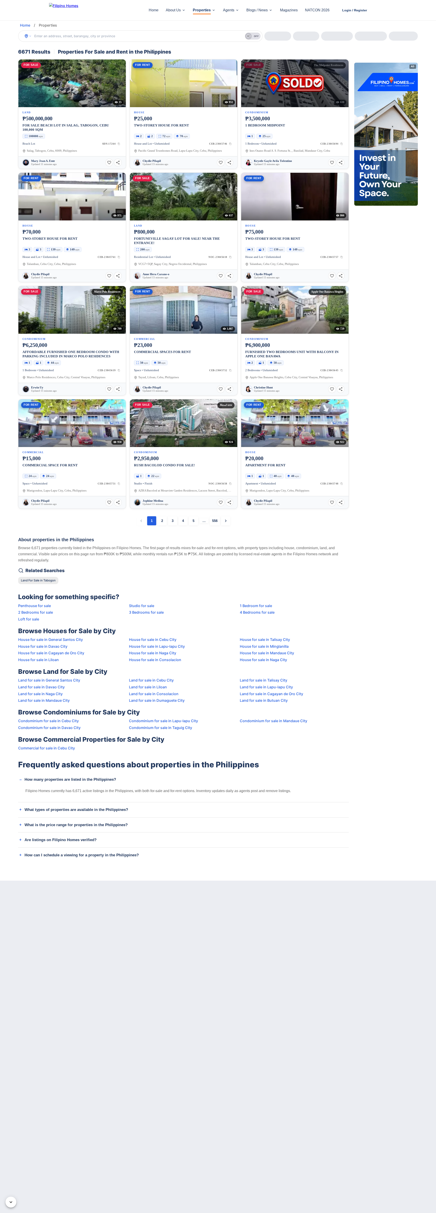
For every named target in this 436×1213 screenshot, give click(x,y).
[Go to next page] (225, 520)
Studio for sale (141, 605)
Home (154, 10)
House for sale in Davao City (42, 646)
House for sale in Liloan (38, 659)
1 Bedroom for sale (256, 605)
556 (215, 521)
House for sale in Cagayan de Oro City (51, 653)
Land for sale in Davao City (41, 687)
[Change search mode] (27, 36)
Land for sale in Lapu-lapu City (266, 687)
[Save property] (109, 162)
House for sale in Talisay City (265, 639)
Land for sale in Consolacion (153, 694)
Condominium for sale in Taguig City (160, 727)
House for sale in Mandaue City (267, 653)
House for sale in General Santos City (50, 639)
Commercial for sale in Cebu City (46, 748)
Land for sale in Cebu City (151, 680)
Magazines (289, 10)
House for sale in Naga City (152, 653)
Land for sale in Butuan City (264, 700)
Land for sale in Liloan (148, 687)
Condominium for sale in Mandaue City (273, 721)
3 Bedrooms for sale (146, 612)
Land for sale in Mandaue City (44, 700)
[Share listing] (118, 162)
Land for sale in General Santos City (49, 680)
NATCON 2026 (317, 10)
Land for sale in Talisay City (263, 680)
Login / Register (354, 10)
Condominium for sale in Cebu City (48, 721)
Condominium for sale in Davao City (49, 727)
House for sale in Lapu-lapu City (157, 646)
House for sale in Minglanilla (264, 646)
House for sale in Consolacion (155, 659)
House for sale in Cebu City (152, 639)
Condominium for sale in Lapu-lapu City (163, 721)
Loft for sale (28, 619)
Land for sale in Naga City (40, 694)
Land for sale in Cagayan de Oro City (271, 694)
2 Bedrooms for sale (35, 612)
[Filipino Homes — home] (83, 10)
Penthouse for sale (34, 605)
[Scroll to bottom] (10, 1202)
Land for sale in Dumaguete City (157, 700)
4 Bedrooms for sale (257, 612)
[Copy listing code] (119, 143)
